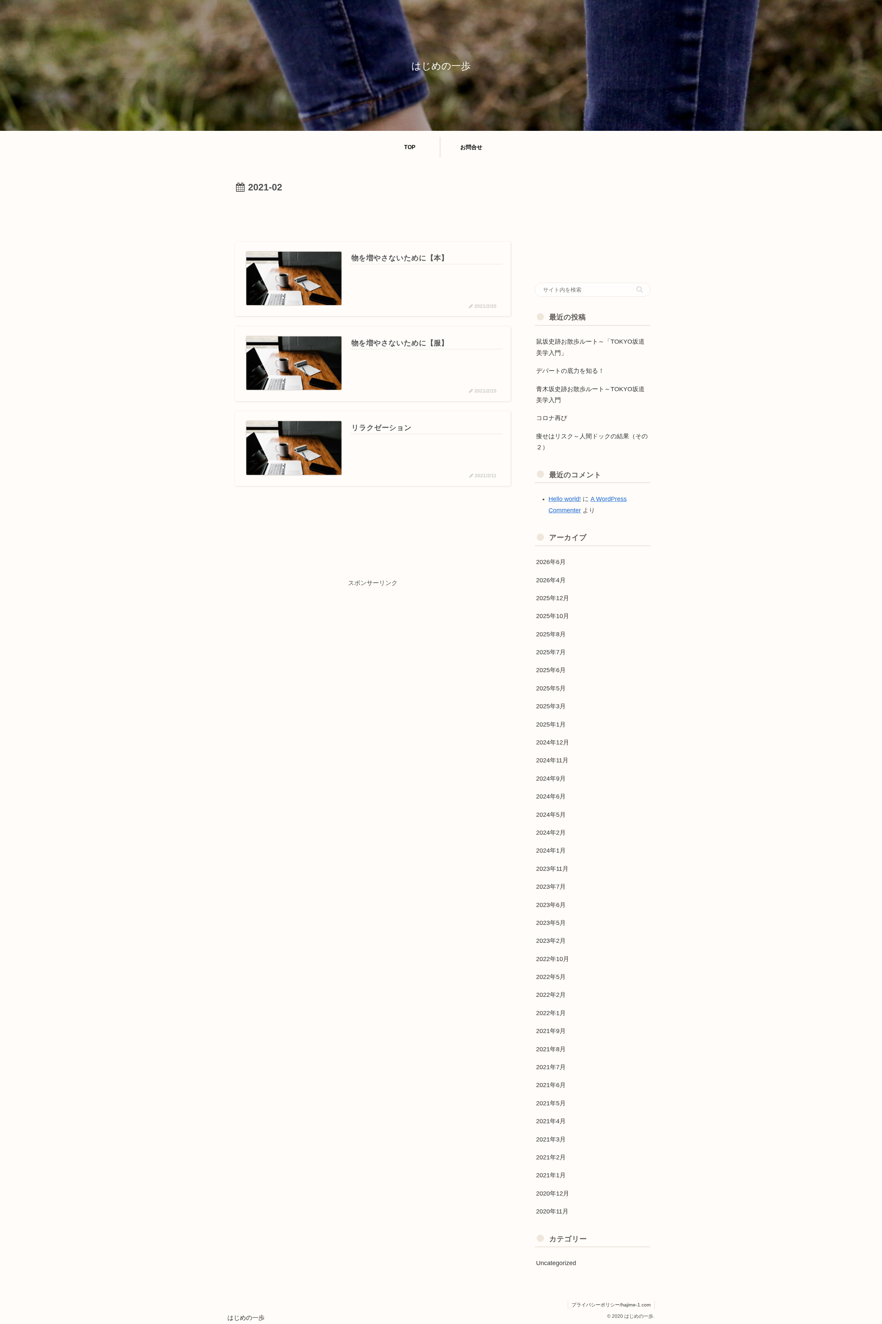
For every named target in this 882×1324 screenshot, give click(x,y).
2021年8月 (551, 1049)
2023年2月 (551, 940)
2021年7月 (551, 1067)
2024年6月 (551, 796)
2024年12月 (552, 742)
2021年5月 (551, 1103)
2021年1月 (551, 1175)
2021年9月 (551, 1031)
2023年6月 (551, 904)
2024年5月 (551, 814)
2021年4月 (551, 1121)
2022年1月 (551, 1013)
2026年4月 (551, 580)
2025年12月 (552, 598)
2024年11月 (552, 760)
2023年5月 (551, 922)
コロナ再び (551, 418)
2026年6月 (551, 562)
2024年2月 (551, 832)
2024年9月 (551, 778)
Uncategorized (556, 1263)
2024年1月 (551, 850)
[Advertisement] (373, 214)
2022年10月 (552, 959)
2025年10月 (552, 616)
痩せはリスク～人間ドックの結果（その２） (592, 442)
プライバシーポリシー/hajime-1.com (611, 1304)
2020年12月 (552, 1193)
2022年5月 (551, 976)
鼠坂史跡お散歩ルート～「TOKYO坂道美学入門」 (590, 347)
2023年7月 (551, 886)
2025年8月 (551, 634)
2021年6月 (551, 1085)
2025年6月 (551, 670)
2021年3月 (551, 1139)
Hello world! (564, 499)
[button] (640, 289)
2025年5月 (551, 688)
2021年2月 (551, 1157)
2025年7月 (551, 652)
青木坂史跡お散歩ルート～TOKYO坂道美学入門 (590, 395)
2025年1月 (551, 724)
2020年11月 (552, 1211)
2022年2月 (551, 994)
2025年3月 (551, 706)
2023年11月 (552, 868)
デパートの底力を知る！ (570, 370)
